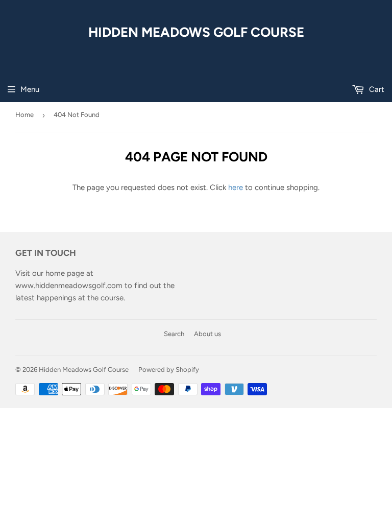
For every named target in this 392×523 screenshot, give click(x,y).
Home (24, 114)
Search (174, 334)
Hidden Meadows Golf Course (196, 32)
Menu (29, 89)
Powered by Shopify (168, 369)
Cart (375, 89)
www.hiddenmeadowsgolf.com (68, 285)
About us (207, 334)
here (235, 187)
